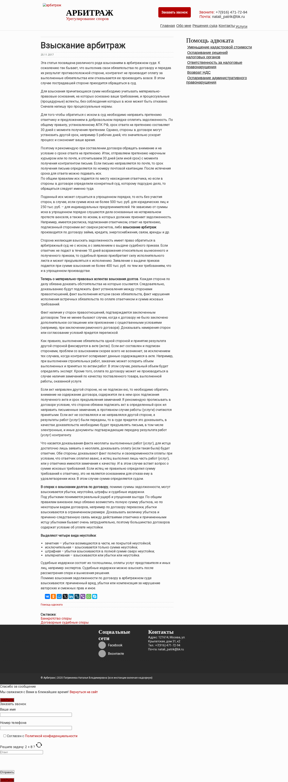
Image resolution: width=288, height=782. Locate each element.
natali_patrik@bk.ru (229, 17)
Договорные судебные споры (65, 622)
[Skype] (94, 596)
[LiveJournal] (76, 596)
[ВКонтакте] (47, 596)
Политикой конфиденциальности (51, 736)
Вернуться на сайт (84, 692)
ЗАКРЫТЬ (7, 700)
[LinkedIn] (71, 596)
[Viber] (82, 596)
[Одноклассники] (53, 596)
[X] (65, 596)
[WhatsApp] (88, 596)
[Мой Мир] (59, 596)
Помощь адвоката (52, 604)
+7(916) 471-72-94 (231, 12)
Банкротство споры (56, 618)
